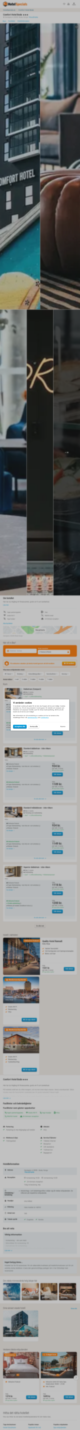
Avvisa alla (34, 727)
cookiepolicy (45, 717)
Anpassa (62, 726)
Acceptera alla (20, 726)
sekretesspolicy (33, 717)
